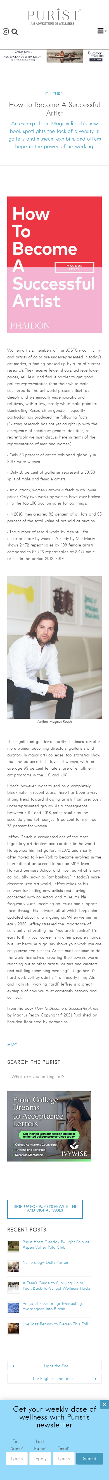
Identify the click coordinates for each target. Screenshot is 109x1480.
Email (64, 1448)
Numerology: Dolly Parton (45, 1262)
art (13, 1045)
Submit (89, 1458)
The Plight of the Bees (52, 1378)
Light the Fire (56, 1366)
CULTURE (54, 93)
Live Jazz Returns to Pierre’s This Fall (55, 1324)
